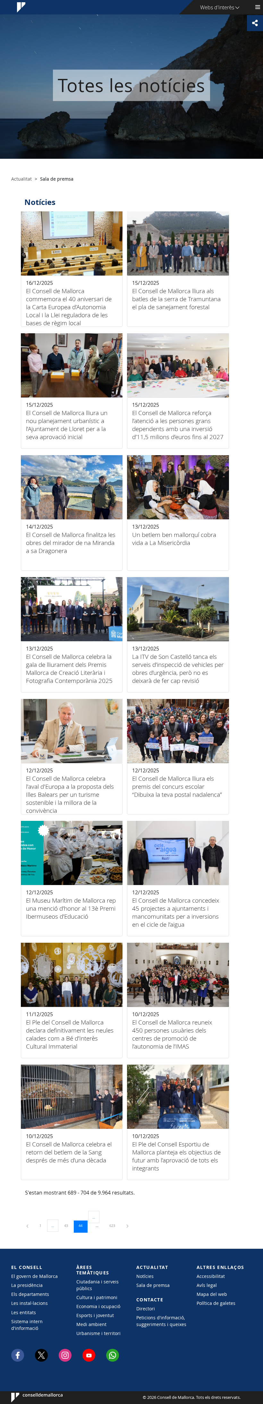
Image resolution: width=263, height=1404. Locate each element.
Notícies (145, 1276)
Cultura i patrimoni (96, 1297)
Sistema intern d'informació (27, 1324)
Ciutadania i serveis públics (97, 1285)
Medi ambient (91, 1324)
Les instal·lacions (29, 1303)
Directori (145, 1309)
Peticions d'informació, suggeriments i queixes (161, 1321)
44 (82, 1225)
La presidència (27, 1285)
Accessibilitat (211, 1276)
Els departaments (30, 1294)
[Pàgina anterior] (28, 1225)
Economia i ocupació (98, 1306)
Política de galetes (216, 1303)
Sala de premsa (153, 1285)
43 (68, 1225)
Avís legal (207, 1285)
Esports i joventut (95, 1315)
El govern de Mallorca (34, 1276)
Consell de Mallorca (30, 1397)
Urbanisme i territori (98, 1333)
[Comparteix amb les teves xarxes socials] (255, 23)
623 (114, 1225)
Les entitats (23, 1312)
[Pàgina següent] (127, 1225)
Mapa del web (212, 1294)
